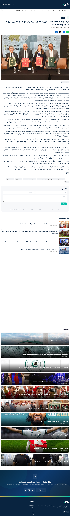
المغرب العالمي (59, 11)
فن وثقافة (36, 11)
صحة (46, 11)
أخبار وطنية (66, 11)
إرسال (64, 203)
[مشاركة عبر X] (60, 32)
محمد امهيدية (18, 179)
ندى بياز (66, 182)
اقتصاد (41, 11)
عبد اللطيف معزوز (10, 179)
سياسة (49, 11)
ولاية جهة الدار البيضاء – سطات (29, 179)
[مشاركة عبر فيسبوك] (63, 32)
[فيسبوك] (67, 512)
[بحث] (1, 10)
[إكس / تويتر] (64, 512)
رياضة (31, 11)
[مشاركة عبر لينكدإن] (56, 32)
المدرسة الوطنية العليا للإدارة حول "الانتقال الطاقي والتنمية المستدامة (51, 179)
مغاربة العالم (18, 11)
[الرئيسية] (68, 17)
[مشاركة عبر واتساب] (67, 32)
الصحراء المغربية (25, 11)
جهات (54, 11)
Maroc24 (65, 27)
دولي (33, 512)
